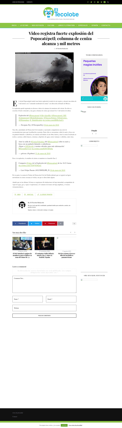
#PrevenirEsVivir (25, 148)
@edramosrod (24, 118)
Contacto (29, 2)
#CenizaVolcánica (37, 141)
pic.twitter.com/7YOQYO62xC (30, 165)
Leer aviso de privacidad (75, 425)
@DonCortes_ (62, 118)
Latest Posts (45, 194)
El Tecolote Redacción (62, 48)
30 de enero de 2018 (51, 125)
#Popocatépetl (53, 141)
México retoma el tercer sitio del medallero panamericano (66, 255)
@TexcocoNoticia (50, 118)
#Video (29, 163)
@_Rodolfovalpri (36, 120)
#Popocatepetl (34, 115)
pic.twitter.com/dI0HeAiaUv (53, 120)
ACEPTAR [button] (64, 425)
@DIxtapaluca (24, 120)
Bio (18, 194)
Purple (94, 130)
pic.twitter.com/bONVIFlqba (42, 148)
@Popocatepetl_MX (58, 115)
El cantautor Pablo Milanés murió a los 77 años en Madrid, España (44, 255)
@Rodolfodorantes (36, 118)
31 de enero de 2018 (42, 153)
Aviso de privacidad (18, 2)
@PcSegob (29, 146)
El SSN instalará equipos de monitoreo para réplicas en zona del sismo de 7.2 (22, 255)
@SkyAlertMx (45, 115)
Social (30, 194)
